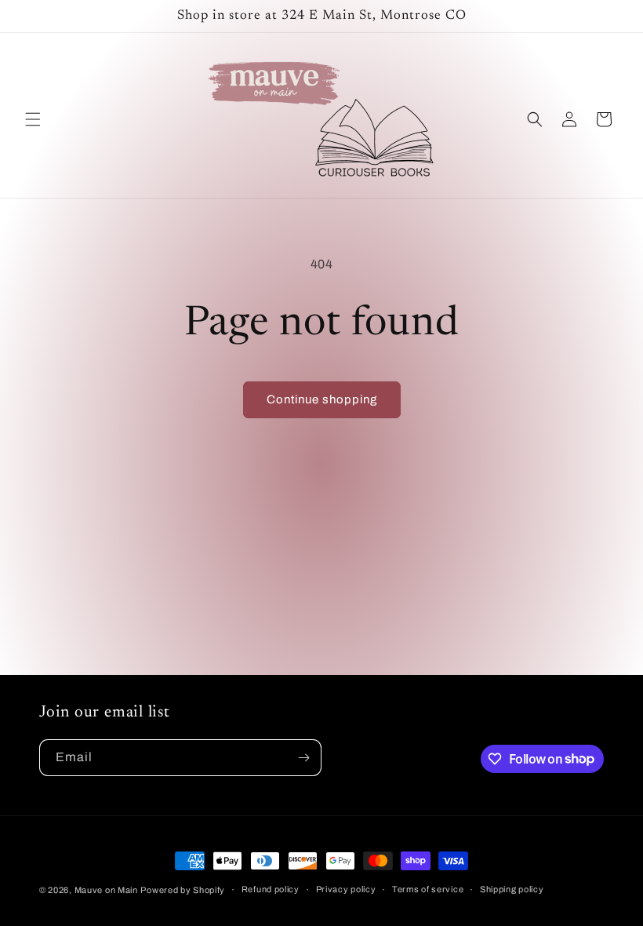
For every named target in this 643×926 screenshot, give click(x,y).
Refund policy (271, 889)
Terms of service (427, 889)
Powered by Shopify (182, 890)
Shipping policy (512, 889)
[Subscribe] (303, 757)
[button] (33, 119)
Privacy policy (346, 889)
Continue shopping (322, 399)
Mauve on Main (106, 890)
